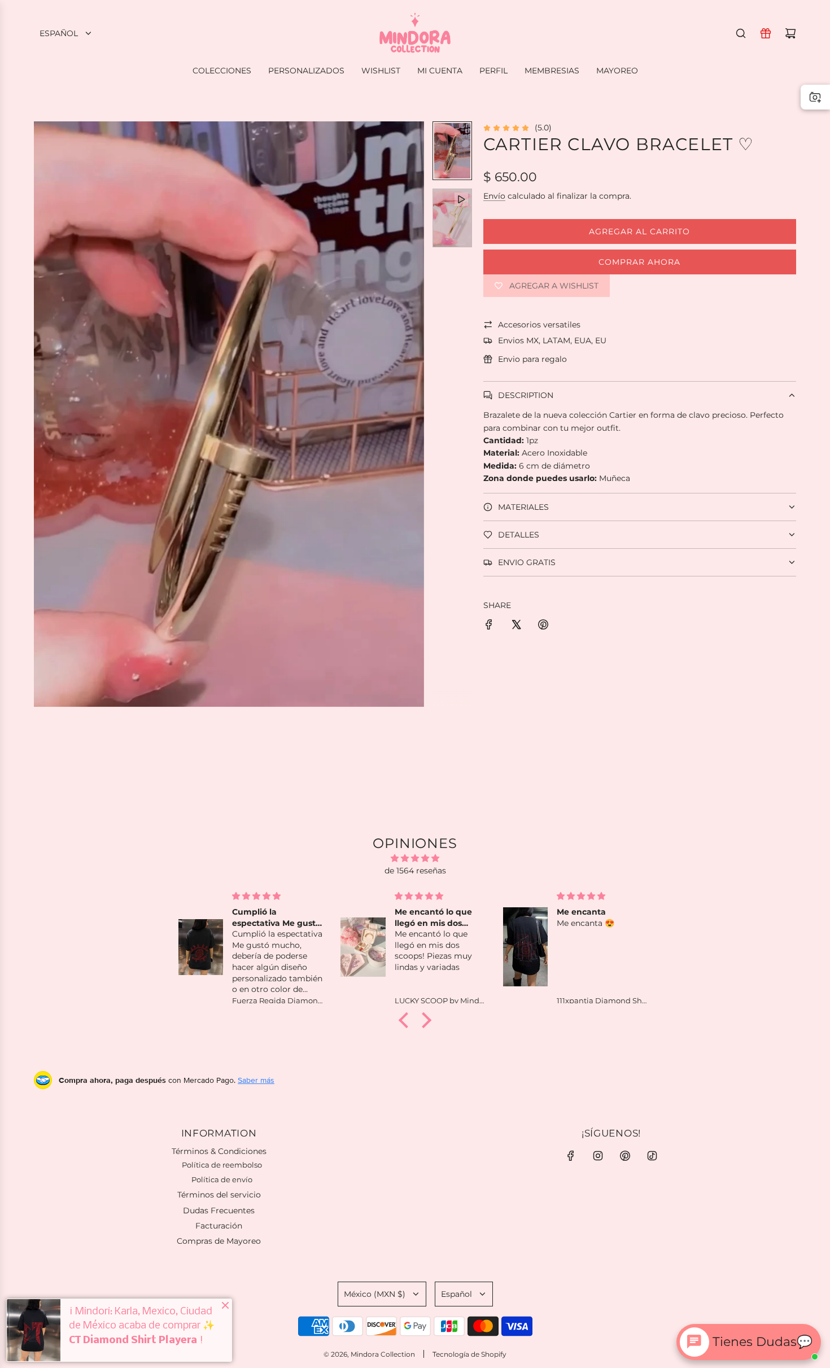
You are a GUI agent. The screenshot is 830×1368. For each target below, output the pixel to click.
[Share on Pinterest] (543, 626)
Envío (494, 196)
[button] (43, 414)
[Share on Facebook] (489, 626)
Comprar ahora (639, 262)
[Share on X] (516, 626)
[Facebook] (570, 1155)
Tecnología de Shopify (469, 1354)
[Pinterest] (625, 1155)
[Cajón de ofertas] (765, 33)
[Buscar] (740, 33)
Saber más (256, 1080)
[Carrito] (790, 33)
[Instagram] (598, 1155)
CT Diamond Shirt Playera (133, 1340)
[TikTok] (652, 1155)
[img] (415, 858)
